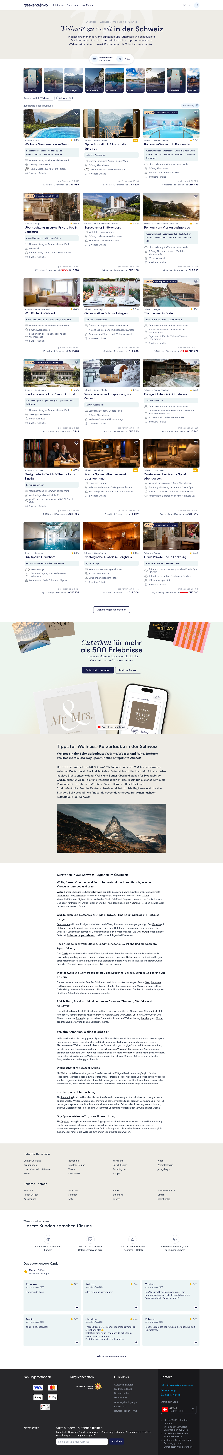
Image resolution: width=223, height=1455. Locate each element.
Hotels (80, 964)
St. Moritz (62, 928)
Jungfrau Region (76, 1164)
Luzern (145, 895)
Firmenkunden (121, 1393)
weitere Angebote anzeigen (111, 609)
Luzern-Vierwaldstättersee (37, 1169)
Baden (79, 1018)
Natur (133, 902)
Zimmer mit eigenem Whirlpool (111, 1049)
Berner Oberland (72, 891)
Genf (147, 982)
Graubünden (63, 924)
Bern (98, 1014)
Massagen (133, 1049)
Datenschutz (120, 1397)
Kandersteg (80, 895)
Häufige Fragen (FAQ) (125, 1410)
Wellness (127, 1052)
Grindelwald (63, 895)
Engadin (156, 924)
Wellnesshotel (68, 1073)
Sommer (72, 1194)
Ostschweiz (143, 931)
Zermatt (155, 891)
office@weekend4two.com (179, 1385)
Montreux (66, 986)
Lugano (61, 957)
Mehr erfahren (128, 670)
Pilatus (90, 899)
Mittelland (67, 1011)
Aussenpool (30, 1198)
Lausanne (156, 982)
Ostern (161, 1194)
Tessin (65, 953)
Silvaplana (73, 928)
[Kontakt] (185, 5)
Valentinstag (164, 1198)
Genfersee (87, 986)
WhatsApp (170, 1390)
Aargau (116, 1173)
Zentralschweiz (94, 891)
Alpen (161, 1160)
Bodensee (72, 935)
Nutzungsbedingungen (126, 1402)
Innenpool (118, 1194)
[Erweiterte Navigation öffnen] (98, 5)
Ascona (105, 957)
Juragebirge (164, 1169)
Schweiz (126, 891)
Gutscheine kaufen (123, 1384)
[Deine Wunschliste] (190, 5)
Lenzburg (146, 1018)
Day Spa (65, 1121)
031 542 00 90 (173, 1394)
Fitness (116, 1198)
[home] (36, 5)
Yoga (88, 1052)
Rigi (80, 899)
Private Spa (67, 1097)
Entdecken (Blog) (123, 1388)
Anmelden (116, 1441)
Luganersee (80, 957)
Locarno (92, 957)
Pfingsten (73, 1190)
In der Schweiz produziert (113, 727)
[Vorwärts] (199, 80)
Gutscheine (72, 5)
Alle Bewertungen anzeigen (111, 1356)
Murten (159, 1018)
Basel (135, 1014)
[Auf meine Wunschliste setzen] (76, 113)
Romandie (73, 1160)
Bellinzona (131, 957)
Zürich (154, 1011)
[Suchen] (196, 5)
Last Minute (87, 5)
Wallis (60, 891)
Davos (158, 928)
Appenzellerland (86, 935)
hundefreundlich (166, 1190)
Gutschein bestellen (98, 670)
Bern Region (119, 1169)
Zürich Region (120, 1164)
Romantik (28, 1190)
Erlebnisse (58, 5)
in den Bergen (31, 1194)
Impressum (120, 1406)
